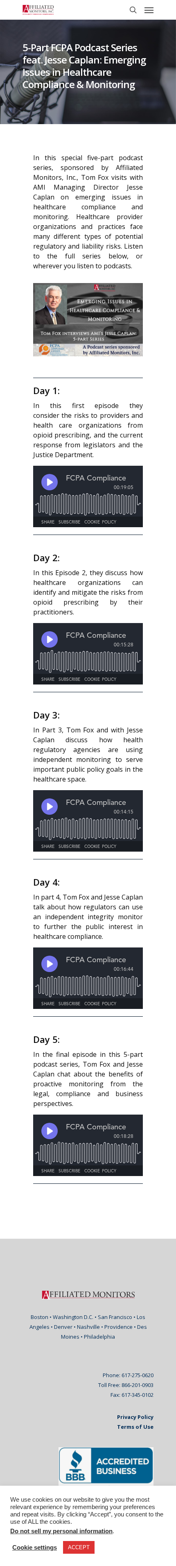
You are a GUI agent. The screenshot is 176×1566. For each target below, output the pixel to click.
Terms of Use (135, 1426)
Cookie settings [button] (34, 1547)
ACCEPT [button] (79, 1547)
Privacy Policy (135, 1417)
